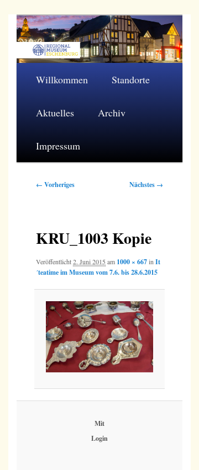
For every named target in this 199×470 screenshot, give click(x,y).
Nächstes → (146, 184)
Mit (99, 423)
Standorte (131, 79)
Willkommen (62, 79)
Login (99, 438)
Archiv (111, 112)
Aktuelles (55, 112)
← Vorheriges (55, 184)
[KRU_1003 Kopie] (99, 336)
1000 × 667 (132, 261)
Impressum (58, 145)
